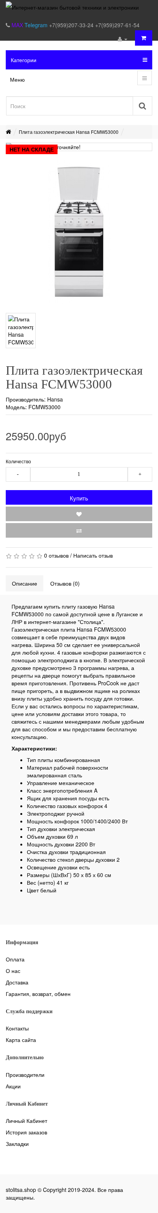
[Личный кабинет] (122, 39)
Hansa (55, 399)
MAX (18, 25)
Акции (13, 1086)
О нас (13, 970)
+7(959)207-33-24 (72, 25)
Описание (24, 583)
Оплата (15, 959)
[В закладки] (79, 514)
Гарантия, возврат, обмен (38, 993)
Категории (23, 60)
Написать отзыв (93, 555)
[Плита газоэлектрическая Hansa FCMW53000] (79, 232)
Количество (18, 461)
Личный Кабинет (26, 1120)
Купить (79, 498)
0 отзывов (56, 555)
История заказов (26, 1132)
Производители (25, 1074)
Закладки (17, 1143)
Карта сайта (21, 1039)
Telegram (37, 25)
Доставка (17, 982)
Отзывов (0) (65, 583)
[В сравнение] (79, 530)
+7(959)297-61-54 (117, 25)
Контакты (17, 1028)
